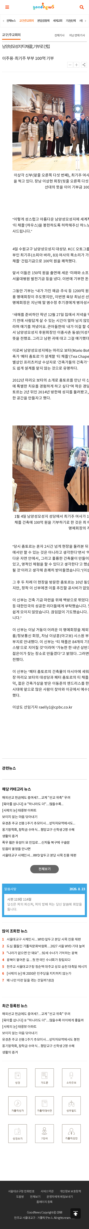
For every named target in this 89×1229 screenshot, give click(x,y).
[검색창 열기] (82, 7)
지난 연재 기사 (77, 35)
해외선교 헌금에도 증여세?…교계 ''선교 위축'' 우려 (36, 798)
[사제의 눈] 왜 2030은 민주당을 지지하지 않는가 (36, 974)
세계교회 (57, 21)
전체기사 (59, 35)
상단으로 (75, 1213)
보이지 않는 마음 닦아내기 (19, 817)
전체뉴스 (11, 21)
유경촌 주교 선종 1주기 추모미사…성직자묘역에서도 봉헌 (41, 1040)
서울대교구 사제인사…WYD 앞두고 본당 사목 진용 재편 (39, 855)
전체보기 (35, 1197)
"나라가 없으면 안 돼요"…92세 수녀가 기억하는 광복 (39, 953)
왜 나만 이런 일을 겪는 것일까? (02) (28, 980)
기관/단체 (71, 21)
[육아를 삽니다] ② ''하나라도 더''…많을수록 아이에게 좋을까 (43, 1020)
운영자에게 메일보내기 (60, 1197)
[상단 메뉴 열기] (7, 7)
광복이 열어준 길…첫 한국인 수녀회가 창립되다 (36, 960)
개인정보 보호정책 (70, 1191)
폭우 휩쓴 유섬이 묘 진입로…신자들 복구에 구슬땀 (36, 843)
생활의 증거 (10, 836)
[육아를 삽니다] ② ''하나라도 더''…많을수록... (32, 804)
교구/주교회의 (26, 21)
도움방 (20, 1197)
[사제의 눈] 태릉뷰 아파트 (19, 810)
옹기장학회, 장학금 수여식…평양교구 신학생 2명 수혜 (38, 830)
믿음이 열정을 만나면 (16, 849)
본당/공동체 (43, 21)
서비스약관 (47, 1191)
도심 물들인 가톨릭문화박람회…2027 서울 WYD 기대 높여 (43, 946)
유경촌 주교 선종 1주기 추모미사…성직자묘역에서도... (38, 823)
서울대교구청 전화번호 (21, 1191)
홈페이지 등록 (44, 1202)
